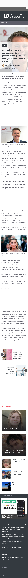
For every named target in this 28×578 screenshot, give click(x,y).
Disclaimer (10, 9)
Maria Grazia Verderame (12, 65)
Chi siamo (4, 9)
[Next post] (26, 370)
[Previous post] (2, 354)
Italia (5, 45)
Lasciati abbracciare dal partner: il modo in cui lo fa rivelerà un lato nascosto (18, 354)
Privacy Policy (18, 9)
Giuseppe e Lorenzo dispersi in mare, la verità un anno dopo (17, 473)
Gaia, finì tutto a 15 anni (11, 428)
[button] (26, 23)
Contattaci (4, 550)
